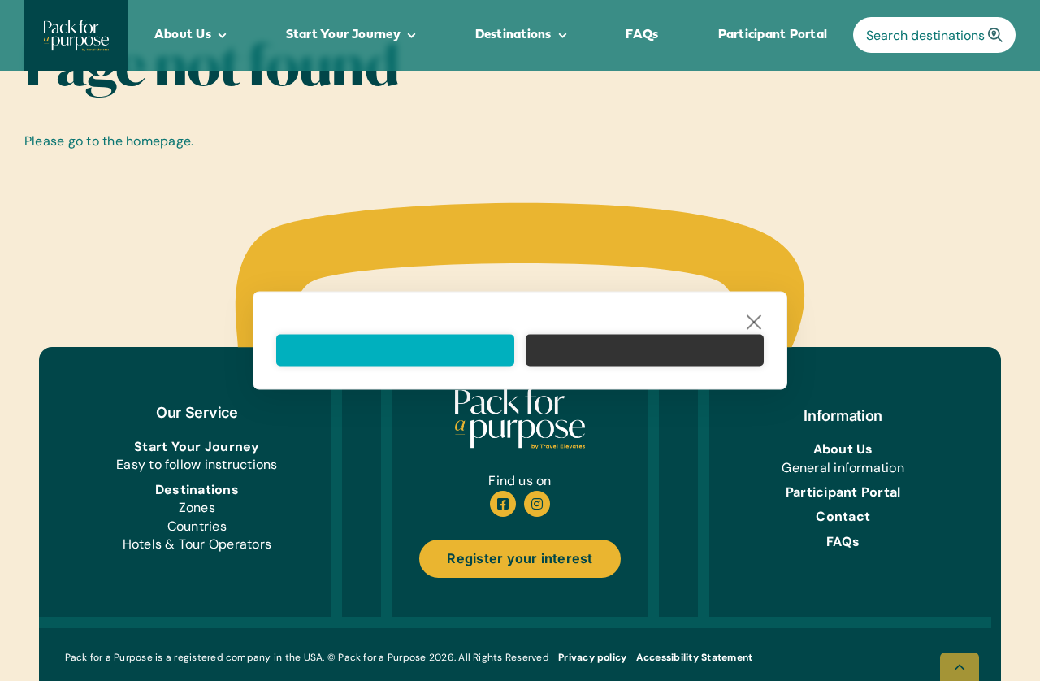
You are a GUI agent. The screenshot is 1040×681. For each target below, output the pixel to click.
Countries (197, 526)
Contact (843, 516)
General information (843, 467)
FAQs (843, 541)
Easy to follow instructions (196, 464)
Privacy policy (592, 657)
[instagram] (537, 504)
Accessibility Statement (694, 657)
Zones (197, 507)
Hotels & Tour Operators (197, 544)
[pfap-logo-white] (520, 392)
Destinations (197, 489)
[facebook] (503, 504)
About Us (843, 449)
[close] (754, 322)
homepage (158, 141)
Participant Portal (843, 492)
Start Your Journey (196, 446)
